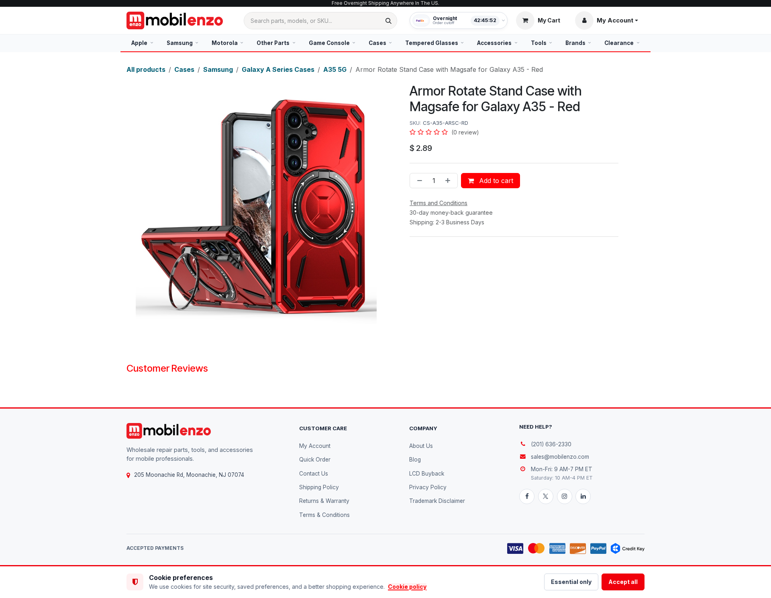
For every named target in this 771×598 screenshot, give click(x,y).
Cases (184, 69)
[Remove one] (418, 180)
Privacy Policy (428, 487)
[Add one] (449, 180)
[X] (545, 496)
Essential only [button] (571, 581)
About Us (421, 446)
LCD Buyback (426, 473)
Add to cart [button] (495, 181)
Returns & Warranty (324, 501)
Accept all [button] (623, 581)
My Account (314, 446)
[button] (607, 20)
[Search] (388, 20)
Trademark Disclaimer (437, 501)
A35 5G (335, 69)
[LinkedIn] (583, 496)
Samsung (218, 69)
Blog (415, 459)
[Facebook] (526, 496)
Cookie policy (407, 586)
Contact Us (313, 473)
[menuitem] (142, 43)
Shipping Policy (319, 487)
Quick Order (314, 459)
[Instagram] (564, 496)
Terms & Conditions (324, 515)
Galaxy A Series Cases (278, 69)
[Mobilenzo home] (168, 431)
